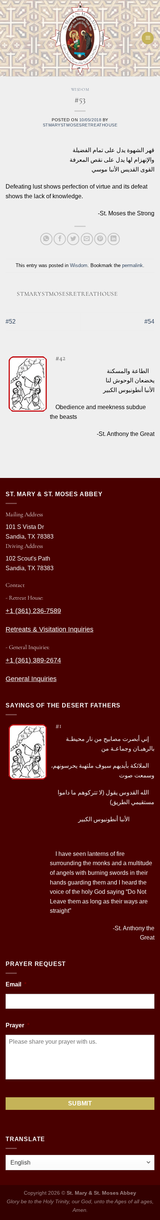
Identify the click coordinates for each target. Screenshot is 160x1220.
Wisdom (80, 89)
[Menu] (148, 38)
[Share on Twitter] (73, 239)
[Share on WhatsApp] (46, 239)
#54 (149, 321)
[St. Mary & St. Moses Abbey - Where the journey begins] (80, 38)
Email (16, 984)
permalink (132, 265)
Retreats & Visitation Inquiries (49, 629)
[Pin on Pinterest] (100, 239)
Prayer (17, 1025)
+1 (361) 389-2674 (33, 660)
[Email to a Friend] (87, 239)
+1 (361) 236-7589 (33, 610)
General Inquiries (31, 679)
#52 (11, 321)
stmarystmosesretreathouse (80, 125)
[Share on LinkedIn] (114, 239)
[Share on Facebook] (60, 239)
